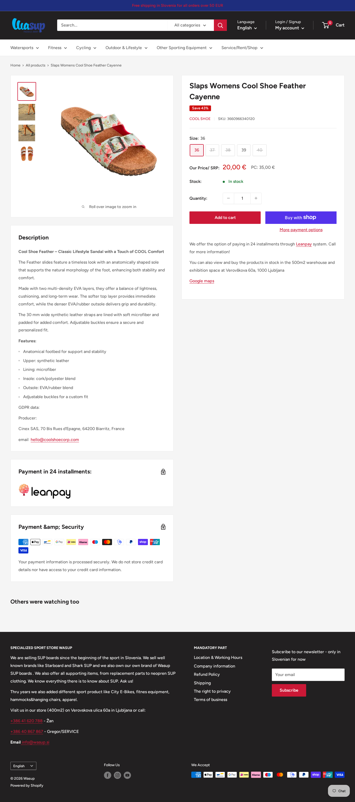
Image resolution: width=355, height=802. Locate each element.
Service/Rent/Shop (239, 47)
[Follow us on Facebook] (107, 775)
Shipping (202, 682)
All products (35, 65)
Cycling (83, 47)
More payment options (301, 229)
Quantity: (198, 198)
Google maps (201, 280)
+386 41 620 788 (26, 720)
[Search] (220, 25)
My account (287, 27)
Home (15, 65)
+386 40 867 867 (26, 731)
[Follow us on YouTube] (127, 775)
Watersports (21, 47)
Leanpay (304, 243)
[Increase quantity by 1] (256, 198)
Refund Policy (207, 674)
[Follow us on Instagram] (117, 775)
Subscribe (289, 690)
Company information (214, 666)
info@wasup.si (35, 742)
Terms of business (210, 699)
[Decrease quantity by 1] (228, 198)
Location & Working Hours (218, 657)
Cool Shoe (200, 119)
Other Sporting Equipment (182, 47)
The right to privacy (212, 691)
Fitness (54, 47)
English (19, 766)
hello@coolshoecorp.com (55, 439)
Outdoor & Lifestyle (124, 47)
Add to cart (225, 217)
